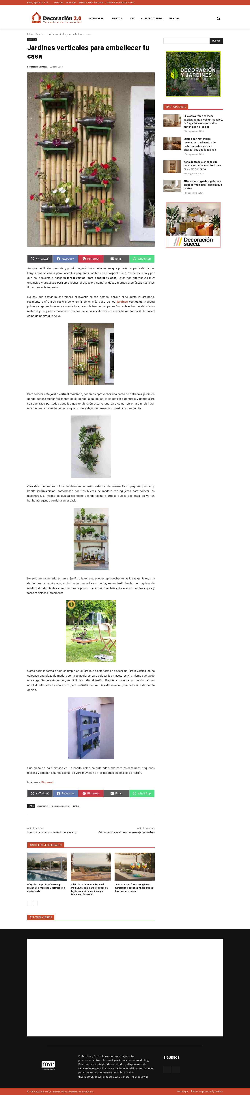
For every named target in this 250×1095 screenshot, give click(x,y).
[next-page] (35, 903)
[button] (218, 18)
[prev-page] (29, 903)
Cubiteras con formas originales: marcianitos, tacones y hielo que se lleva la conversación (134, 887)
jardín (76, 805)
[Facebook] (215, 3)
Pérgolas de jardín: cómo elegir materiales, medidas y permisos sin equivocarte (46, 887)
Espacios (40, 34)
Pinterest (47, 782)
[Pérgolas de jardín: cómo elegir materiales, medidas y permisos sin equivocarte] (47, 867)
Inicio (30, 34)
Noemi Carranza (39, 66)
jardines (122, 301)
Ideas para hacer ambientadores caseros (52, 832)
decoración (42, 805)
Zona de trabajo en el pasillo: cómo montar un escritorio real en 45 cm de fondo (202, 165)
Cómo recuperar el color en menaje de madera (126, 832)
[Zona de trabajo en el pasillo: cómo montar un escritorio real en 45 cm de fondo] (172, 166)
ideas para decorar (61, 805)
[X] (221, 3)
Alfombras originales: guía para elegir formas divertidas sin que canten (203, 185)
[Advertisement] (125, 987)
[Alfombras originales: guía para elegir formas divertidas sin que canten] (172, 186)
